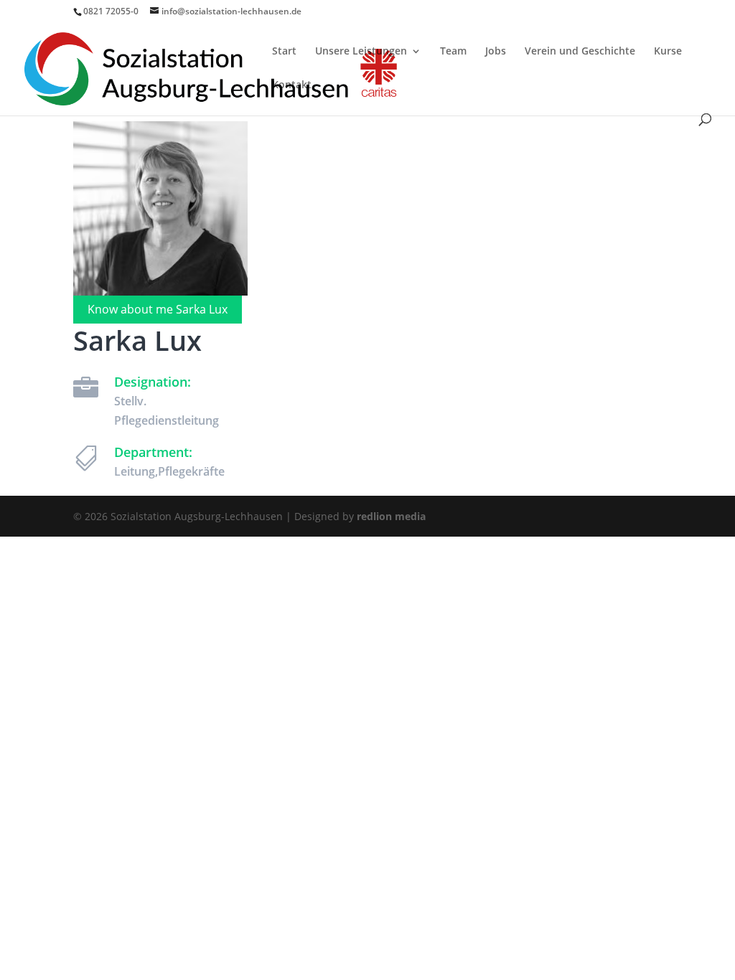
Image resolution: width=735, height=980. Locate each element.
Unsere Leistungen (361, 51)
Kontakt (292, 85)
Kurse (668, 51)
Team (453, 51)
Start (284, 51)
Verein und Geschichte (580, 51)
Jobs (495, 51)
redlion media (391, 516)
